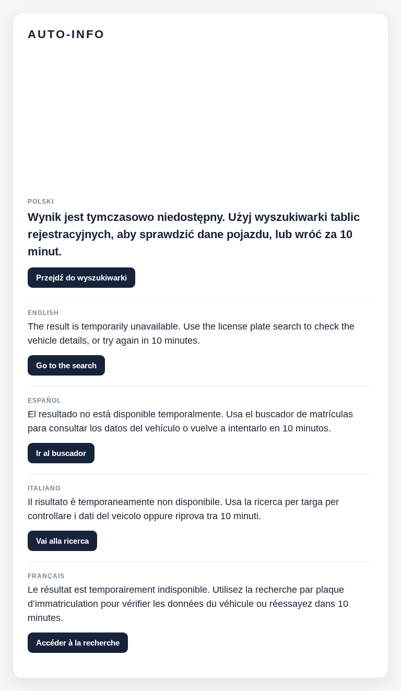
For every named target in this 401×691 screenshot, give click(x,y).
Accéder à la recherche (78, 642)
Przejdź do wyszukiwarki (81, 277)
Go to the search (66, 365)
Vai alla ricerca (62, 540)
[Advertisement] (200, 125)
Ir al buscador (61, 453)
